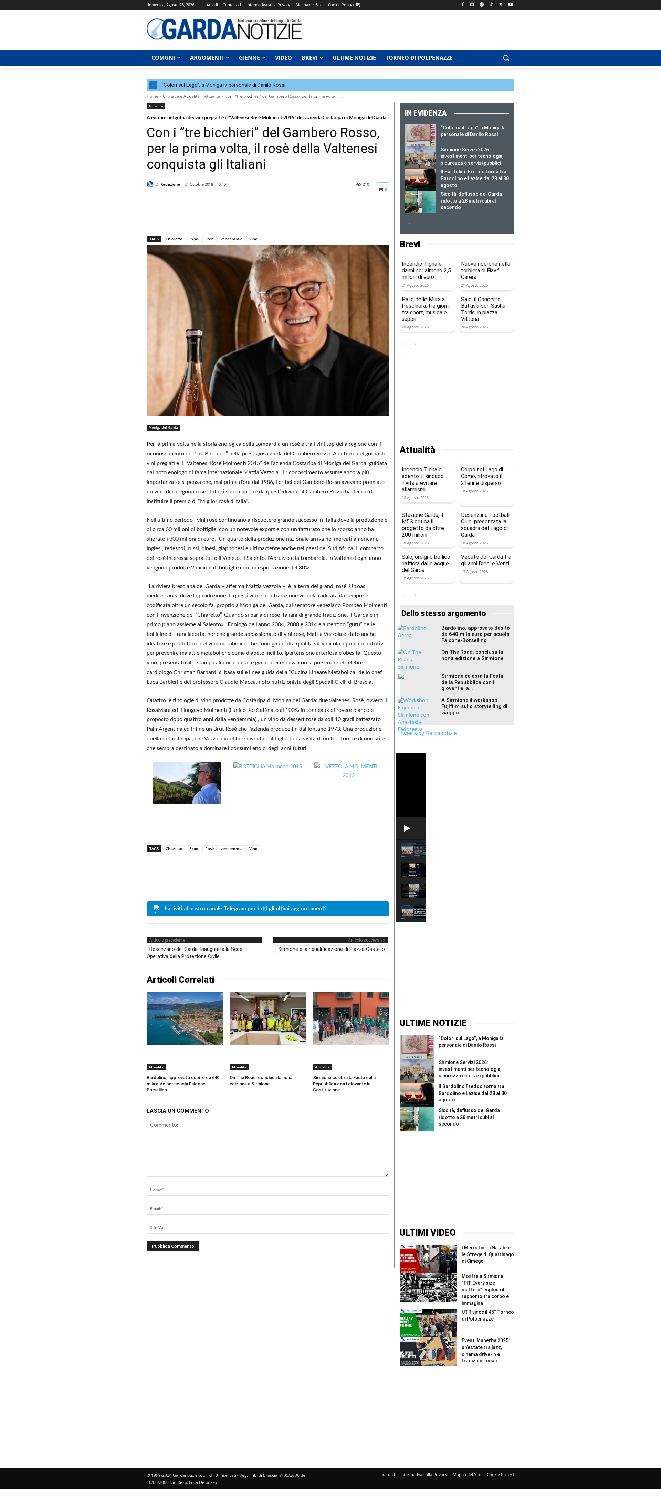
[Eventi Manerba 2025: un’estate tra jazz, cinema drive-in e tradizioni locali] (428, 1351)
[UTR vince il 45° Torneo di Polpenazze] (428, 1323)
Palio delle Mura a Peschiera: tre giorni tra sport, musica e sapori (426, 309)
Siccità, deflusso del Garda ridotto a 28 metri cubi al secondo (471, 200)
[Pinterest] (185, 218)
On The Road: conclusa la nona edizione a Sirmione (472, 655)
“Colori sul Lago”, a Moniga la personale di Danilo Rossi (223, 85)
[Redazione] (151, 184)
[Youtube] (510, 5)
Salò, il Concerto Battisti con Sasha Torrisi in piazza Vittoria (483, 309)
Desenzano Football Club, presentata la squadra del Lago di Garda (485, 525)
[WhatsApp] (201, 218)
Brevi (410, 244)
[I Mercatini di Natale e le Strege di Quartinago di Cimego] (428, 1259)
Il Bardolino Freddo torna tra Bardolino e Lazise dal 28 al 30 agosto (475, 178)
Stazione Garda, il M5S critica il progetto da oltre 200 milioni (423, 525)
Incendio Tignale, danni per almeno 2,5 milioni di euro (426, 270)
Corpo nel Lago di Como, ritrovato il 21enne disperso (482, 476)
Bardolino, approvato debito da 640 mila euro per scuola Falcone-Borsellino (183, 1084)
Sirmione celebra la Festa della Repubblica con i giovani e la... (472, 682)
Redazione (170, 184)
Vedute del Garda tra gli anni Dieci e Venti (486, 560)
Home (152, 96)
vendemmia (231, 238)
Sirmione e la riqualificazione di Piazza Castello (331, 949)
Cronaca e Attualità (181, 96)
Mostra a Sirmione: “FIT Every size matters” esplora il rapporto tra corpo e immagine (485, 1289)
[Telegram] (482, 5)
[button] (506, 58)
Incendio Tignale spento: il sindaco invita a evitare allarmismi (423, 479)
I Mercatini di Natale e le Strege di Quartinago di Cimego (488, 1254)
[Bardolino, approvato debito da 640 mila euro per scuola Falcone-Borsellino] (185, 1018)
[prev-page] (409, 224)
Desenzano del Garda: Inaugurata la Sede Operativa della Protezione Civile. (194, 952)
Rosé (209, 238)
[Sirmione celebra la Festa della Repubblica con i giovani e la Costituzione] (351, 1018)
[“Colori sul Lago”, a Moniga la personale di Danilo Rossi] (420, 135)
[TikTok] (491, 5)
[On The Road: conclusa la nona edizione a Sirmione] (268, 1018)
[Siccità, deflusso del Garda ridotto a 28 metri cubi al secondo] (420, 202)
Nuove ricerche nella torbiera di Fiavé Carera (485, 270)
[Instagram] (472, 5)
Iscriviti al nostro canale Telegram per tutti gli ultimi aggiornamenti (245, 908)
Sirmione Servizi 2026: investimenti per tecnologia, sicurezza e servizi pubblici (472, 156)
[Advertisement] (412, 28)
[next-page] (420, 224)
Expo (193, 238)
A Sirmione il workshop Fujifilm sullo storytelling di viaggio (474, 706)
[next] (508, 85)
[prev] (497, 85)
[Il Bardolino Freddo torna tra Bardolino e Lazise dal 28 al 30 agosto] (420, 180)
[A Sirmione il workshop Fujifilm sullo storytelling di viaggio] (415, 715)
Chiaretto (174, 238)
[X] (501, 5)
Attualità (212, 96)
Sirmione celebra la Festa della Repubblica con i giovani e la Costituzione (344, 1084)
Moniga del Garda (163, 427)
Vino (253, 238)
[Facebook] (462, 5)
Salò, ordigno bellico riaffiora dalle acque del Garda (426, 563)
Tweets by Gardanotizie (428, 733)
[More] (217, 218)
